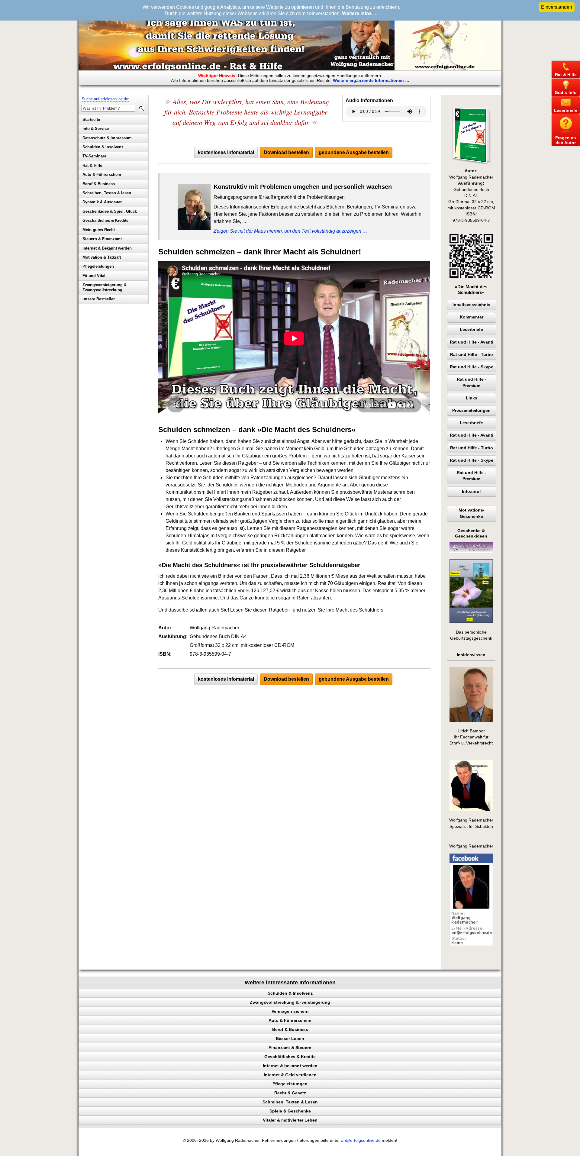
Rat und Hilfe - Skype (471, 367)
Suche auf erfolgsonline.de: (105, 99)
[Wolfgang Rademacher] (471, 944)
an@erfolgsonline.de (361, 1140)
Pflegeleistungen (98, 266)
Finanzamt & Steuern (290, 1047)
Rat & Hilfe (92, 165)
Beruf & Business (98, 184)
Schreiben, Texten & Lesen (290, 1101)
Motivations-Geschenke (472, 513)
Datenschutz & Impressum (107, 138)
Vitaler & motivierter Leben (290, 1120)
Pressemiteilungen (471, 410)
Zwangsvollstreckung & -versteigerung (290, 1002)
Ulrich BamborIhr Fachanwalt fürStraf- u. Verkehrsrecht (471, 737)
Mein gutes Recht (98, 230)
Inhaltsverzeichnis (471, 304)
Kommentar (471, 317)
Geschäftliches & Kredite (105, 220)
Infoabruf (471, 491)
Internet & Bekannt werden (107, 248)
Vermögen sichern (290, 1011)
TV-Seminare (94, 156)
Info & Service (95, 128)
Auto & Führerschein (101, 174)
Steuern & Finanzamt (102, 239)
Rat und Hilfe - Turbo (471, 354)
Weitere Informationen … (371, 80)
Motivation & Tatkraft (101, 257)
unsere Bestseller (98, 299)
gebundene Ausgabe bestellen (354, 152)
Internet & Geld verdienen (290, 1074)
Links (471, 398)
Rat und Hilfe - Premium (471, 382)
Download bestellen (286, 152)
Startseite (91, 119)
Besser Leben (290, 1038)
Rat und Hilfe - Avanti (471, 342)
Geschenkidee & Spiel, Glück (109, 211)
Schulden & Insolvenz (103, 147)
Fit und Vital (93, 275)
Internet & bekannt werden (290, 1065)
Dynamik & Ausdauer (102, 202)
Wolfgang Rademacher (471, 846)
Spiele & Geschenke (290, 1111)
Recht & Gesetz (290, 1092)
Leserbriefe (471, 329)
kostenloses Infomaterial (226, 152)
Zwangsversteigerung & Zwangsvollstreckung (104, 287)
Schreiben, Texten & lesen (106, 193)
